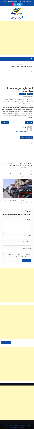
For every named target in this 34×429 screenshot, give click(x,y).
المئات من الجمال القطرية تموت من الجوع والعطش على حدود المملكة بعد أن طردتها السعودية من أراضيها (4, 122)
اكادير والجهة (22, 93)
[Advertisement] (17, 38)
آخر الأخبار (30, 93)
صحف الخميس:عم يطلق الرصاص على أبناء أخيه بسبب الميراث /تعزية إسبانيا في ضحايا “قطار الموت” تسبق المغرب (17, 164)
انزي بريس (17, 17)
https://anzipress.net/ (20, 131)
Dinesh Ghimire (21, 427)
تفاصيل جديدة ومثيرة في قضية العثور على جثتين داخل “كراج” (18, 200)
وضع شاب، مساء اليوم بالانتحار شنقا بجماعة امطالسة (20, 173)
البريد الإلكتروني (27, 241)
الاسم (29, 235)
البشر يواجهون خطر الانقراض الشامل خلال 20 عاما (28, 122)
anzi (24, 128)
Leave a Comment (29, 96)
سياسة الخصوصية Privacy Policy (10, 1)
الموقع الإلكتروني (27, 248)
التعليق (29, 219)
